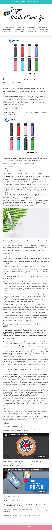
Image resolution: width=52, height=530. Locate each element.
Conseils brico (20, 27)
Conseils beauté (9, 27)
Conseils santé (8, 31)
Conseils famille (19, 29)
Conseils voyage (44, 31)
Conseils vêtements (20, 31)
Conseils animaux (33, 25)
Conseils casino (31, 27)
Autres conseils (7, 25)
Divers (20, 33)
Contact (29, 526)
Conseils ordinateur (43, 29)
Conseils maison (31, 29)
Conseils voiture (32, 31)
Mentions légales (24, 526)
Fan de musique (29, 33)
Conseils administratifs (20, 25)
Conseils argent (45, 25)
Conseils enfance (7, 29)
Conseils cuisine (42, 27)
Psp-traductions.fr (27, 14)
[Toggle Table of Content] (16, 108)
